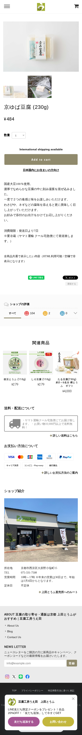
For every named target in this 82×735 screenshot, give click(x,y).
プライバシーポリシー (32, 690)
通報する (71, 284)
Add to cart (41, 159)
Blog (10, 631)
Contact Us (14, 637)
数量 (7, 135)
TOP (14, 690)
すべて (12, 313)
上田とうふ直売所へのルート (60, 592)
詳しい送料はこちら (65, 435)
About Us (13, 625)
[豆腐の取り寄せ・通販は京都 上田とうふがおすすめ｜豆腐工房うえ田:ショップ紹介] (41, 530)
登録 (72, 663)
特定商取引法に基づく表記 (61, 690)
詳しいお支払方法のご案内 (61, 472)
